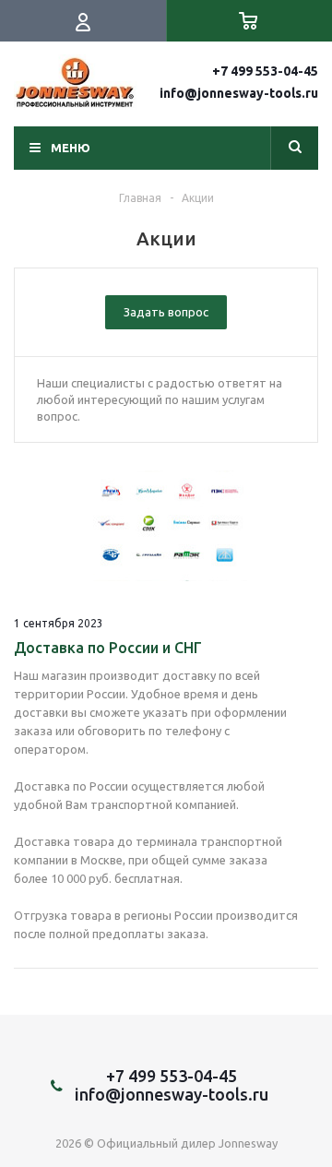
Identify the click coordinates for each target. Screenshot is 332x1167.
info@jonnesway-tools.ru (239, 93)
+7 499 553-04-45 (265, 71)
